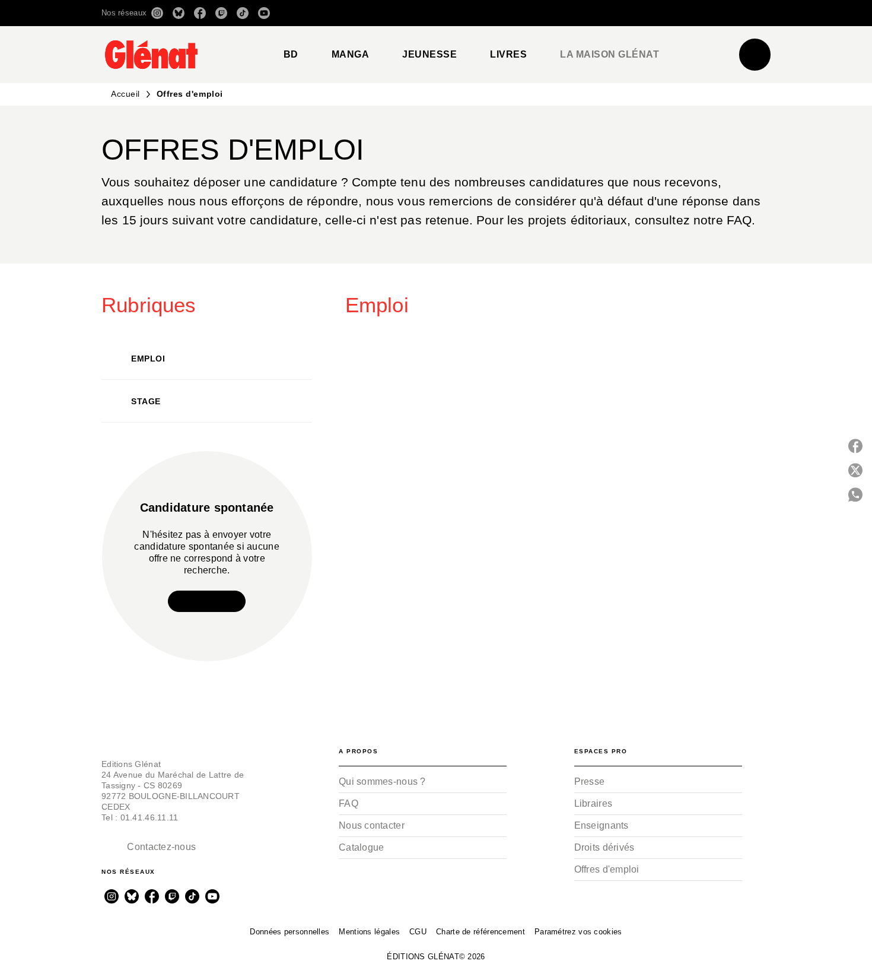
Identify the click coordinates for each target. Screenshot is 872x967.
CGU (418, 931)
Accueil (125, 94)
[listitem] (157, 13)
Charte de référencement (480, 931)
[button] (604, 13)
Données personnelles (289, 931)
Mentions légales (369, 931)
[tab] (291, 54)
